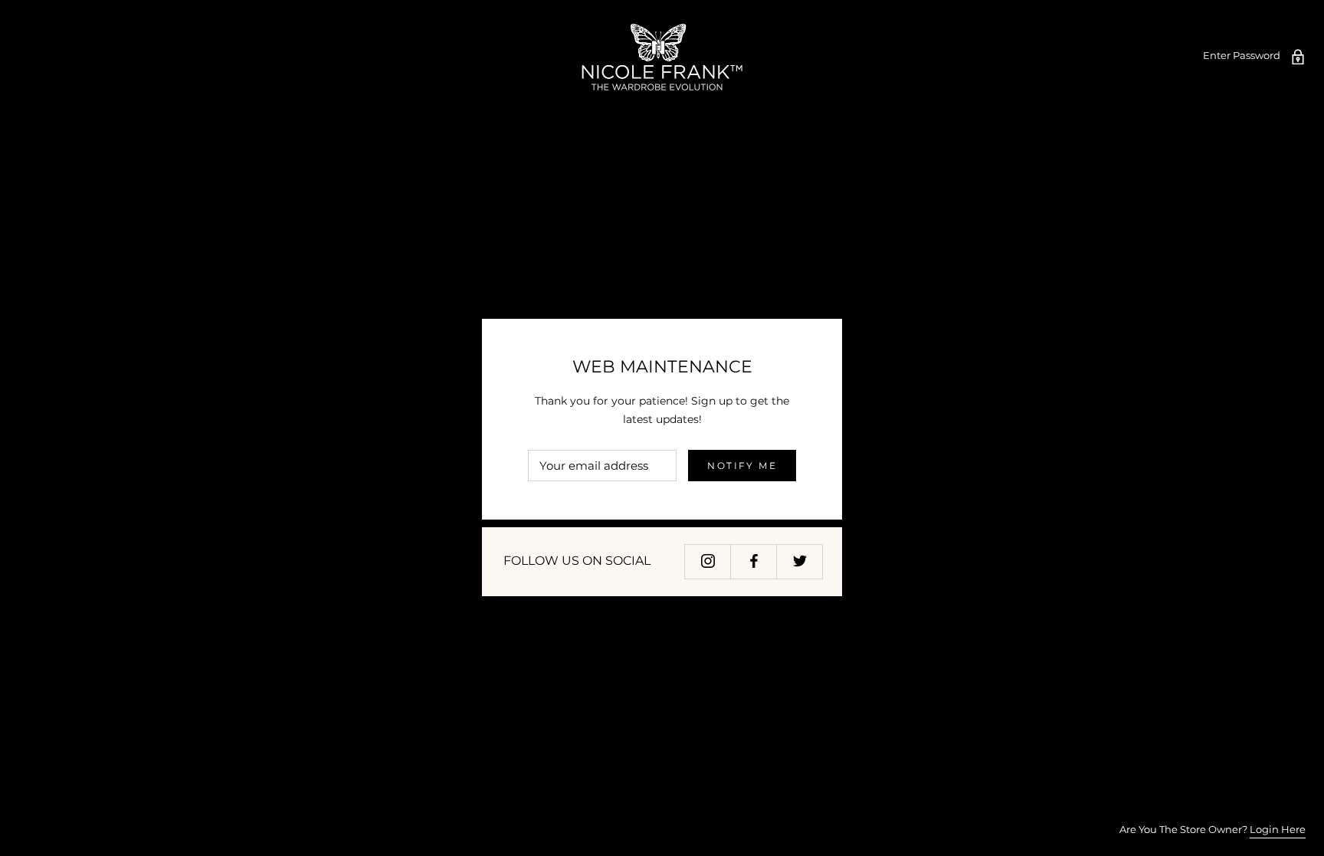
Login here (1278, 829)
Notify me (742, 465)
